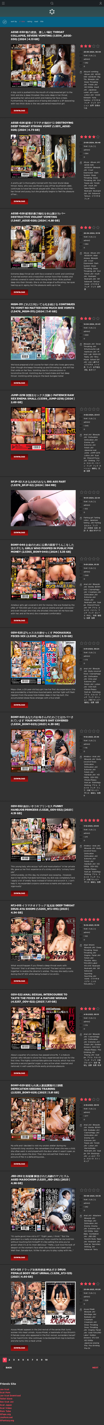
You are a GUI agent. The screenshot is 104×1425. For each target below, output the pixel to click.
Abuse (86, 162)
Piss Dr (87, 1348)
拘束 (94, 615)
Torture (87, 196)
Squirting (88, 973)
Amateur (87, 756)
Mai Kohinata (89, 1148)
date (23, 21)
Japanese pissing (91, 1343)
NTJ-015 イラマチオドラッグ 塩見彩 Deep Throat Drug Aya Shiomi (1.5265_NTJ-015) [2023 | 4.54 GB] (43, 909)
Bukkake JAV (94, 1130)
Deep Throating (91, 1325)
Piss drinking (94, 1345)
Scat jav (87, 692)
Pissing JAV (89, 1055)
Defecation (93, 437)
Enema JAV (89, 442)
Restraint (88, 191)
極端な (94, 468)
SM (89, 193)
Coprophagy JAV (92, 1133)
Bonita (91, 587)
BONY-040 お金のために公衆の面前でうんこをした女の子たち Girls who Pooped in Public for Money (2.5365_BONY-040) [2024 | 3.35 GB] (42, 548)
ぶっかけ (91, 1156)
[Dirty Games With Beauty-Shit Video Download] (52, 12)
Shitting (91, 460)
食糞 (93, 618)
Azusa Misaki (89, 1309)
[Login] (100, 3)
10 (46, 1360)
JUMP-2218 (95, 453)
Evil (98, 180)
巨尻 (96, 528)
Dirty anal (92, 679)
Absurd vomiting (91, 72)
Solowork (96, 193)
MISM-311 (96, 354)
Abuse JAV (89, 74)
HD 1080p (88, 87)
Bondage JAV (90, 1221)
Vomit (86, 284)
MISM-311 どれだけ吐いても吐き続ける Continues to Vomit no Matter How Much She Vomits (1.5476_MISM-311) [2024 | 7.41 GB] (43, 308)
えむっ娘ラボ (93, 362)
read (36, 21)
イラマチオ (95, 100)
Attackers (96, 1215)
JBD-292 (92, 1236)
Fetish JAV (93, 84)
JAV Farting (95, 523)
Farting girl (88, 518)
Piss (86, 1345)
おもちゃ (87, 525)
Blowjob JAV (93, 79)
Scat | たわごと (90, 55)
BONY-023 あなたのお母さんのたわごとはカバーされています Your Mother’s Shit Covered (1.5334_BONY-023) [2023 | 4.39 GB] (42, 720)
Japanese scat (90, 450)
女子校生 (96, 367)
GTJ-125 (95, 1338)
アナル (94, 608)
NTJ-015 (87, 966)
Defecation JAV (91, 440)
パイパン (93, 610)
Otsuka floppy (90, 689)
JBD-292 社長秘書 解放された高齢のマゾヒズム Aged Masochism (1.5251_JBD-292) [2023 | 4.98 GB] (40, 1180)
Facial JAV (88, 183)
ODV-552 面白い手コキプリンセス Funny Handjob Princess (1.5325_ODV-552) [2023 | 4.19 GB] (42, 810)
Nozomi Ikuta (90, 1239)
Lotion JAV (89, 95)
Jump (86, 453)
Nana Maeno (89, 188)
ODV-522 (95, 1047)
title (41, 21)
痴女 (91, 530)
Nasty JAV (88, 357)
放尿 (95, 1063)
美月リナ (92, 370)
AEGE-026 (89, 165)
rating (29, 21)
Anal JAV (88, 434)
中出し (89, 615)
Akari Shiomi (89, 945)
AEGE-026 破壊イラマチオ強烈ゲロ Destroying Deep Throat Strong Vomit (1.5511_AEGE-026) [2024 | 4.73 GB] (42, 126)
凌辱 (92, 105)
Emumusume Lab (92, 349)
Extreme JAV (90, 445)
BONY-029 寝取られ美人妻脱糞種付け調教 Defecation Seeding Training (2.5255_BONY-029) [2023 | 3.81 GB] (37, 1089)
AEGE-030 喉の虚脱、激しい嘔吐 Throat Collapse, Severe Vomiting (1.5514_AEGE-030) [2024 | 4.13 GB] (41, 36)
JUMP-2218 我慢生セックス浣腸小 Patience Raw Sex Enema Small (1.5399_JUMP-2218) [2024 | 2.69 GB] (43, 399)
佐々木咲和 (88, 528)
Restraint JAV (90, 279)
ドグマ (87, 981)
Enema (87, 1226)
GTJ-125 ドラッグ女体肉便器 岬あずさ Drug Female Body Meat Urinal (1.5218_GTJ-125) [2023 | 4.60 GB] (41, 1273)
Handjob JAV (90, 775)
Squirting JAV (90, 976)
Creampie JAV (94, 592)
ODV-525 (92, 687)
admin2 (87, 59)
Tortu (95, 1249)
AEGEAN (92, 77)
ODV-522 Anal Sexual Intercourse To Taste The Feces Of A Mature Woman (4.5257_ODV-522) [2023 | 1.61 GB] (39, 998)
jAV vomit (93, 92)
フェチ (87, 103)
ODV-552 (94, 777)
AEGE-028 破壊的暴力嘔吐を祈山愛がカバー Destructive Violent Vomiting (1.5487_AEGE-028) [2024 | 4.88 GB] (38, 217)
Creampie (88, 1319)
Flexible (87, 960)
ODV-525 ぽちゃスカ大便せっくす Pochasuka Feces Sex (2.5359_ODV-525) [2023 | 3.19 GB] (41, 634)
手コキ (87, 793)
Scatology (96, 692)
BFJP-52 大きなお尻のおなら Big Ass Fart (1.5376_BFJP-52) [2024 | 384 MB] (38, 483)
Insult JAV (92, 186)
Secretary (96, 1244)
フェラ (93, 103)
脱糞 (88, 471)
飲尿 (99, 1065)
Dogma (87, 955)
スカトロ (90, 463)
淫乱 (86, 370)
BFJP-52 (97, 530)
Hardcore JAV (90, 352)
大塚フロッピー (94, 700)
